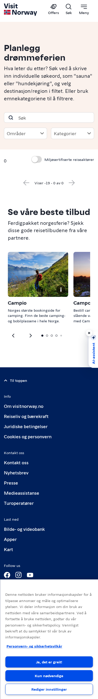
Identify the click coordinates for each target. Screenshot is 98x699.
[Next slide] (13, 335)
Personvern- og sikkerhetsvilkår (34, 646)
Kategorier (65, 133)
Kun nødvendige (49, 675)
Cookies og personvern (27, 436)
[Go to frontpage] (21, 9)
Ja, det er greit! (49, 661)
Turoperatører (19, 503)
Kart (8, 549)
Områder (16, 133)
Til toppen (18, 380)
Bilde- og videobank (24, 529)
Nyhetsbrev (16, 472)
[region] (49, 639)
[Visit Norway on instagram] (18, 575)
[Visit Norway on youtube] (30, 575)
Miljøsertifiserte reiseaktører (69, 159)
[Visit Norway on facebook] (7, 575)
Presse (11, 483)
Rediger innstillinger (49, 689)
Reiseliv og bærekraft (26, 416)
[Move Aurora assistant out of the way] (89, 333)
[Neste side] (72, 183)
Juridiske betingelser (26, 426)
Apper (10, 539)
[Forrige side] (26, 183)
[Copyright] (61, 289)
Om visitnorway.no (23, 406)
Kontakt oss (16, 462)
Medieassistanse (21, 493)
